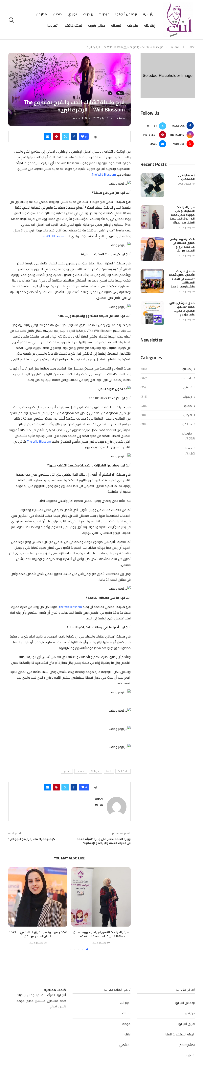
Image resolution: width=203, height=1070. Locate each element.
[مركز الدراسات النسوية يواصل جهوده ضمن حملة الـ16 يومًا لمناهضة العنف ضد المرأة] (101, 897)
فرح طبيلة (95, 771)
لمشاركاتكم (73, 25)
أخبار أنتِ (125, 1003)
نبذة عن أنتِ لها (126, 14)
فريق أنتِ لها (186, 1024)
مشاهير (40, 1001)
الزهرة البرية (123, 771)
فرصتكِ (116, 25)
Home (191, 47)
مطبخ (30, 1001)
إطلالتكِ (149, 25)
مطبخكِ (41, 14)
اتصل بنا (52, 25)
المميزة (175, 47)
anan (122, 118)
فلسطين (80, 771)
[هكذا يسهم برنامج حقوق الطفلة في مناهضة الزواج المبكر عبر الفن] (38, 897)
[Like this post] (82, 136)
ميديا (105, 14)
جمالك (126, 1013)
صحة (63, 1001)
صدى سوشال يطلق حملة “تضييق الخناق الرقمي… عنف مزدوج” (182, 309)
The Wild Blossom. (103, 174)
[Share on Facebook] (74, 136)
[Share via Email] (47, 136)
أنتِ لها (61, 995)
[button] (13, 908)
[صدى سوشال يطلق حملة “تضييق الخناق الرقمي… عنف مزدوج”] (152, 313)
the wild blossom (70, 607)
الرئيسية (149, 14)
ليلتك (127, 1034)
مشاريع (67, 771)
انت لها (40, 995)
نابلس (62, 1006)
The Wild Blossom (52, 236)
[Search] (12, 20)
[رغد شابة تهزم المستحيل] (152, 185)
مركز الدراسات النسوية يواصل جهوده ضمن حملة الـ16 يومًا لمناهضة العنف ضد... (101, 934)
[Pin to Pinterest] (56, 136)
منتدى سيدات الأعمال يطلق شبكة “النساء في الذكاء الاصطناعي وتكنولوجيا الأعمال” (182, 279)
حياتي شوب (96, 25)
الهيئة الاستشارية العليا (180, 1034)
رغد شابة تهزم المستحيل (185, 177)
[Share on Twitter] (65, 136)
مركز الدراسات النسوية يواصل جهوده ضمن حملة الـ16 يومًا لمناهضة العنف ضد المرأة (182, 215)
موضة (126, 1024)
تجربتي (72, 14)
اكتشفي (124, 1045)
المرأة (108, 771)
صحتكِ (57, 14)
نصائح (53, 1006)
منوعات (132, 25)
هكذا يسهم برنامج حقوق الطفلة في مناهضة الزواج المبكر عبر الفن (38, 934)
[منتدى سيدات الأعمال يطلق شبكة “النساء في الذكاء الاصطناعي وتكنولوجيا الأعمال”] (152, 281)
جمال (30, 995)
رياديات (88, 14)
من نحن (190, 1013)
